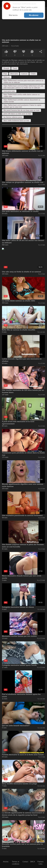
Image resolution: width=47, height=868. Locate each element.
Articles (6, 862)
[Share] (40, 51)
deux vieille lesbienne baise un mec (16, 120)
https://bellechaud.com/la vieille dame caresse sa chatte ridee (21, 95)
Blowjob (6, 68)
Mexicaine (14, 74)
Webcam (7, 77)
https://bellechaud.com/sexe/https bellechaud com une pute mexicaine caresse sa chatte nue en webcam (23, 87)
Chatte (33, 74)
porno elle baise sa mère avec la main (17, 114)
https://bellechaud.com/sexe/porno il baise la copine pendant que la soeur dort (22, 106)
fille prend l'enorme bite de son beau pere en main (21, 110)
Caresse (24, 74)
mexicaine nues (9, 91)
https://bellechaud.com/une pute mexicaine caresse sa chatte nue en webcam (23, 81)
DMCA (32, 862)
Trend (15, 68)
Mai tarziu (13, 15)
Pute (5, 74)
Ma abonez (33, 15)
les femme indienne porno (13, 117)
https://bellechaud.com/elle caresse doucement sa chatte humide (22, 101)
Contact (25, 862)
